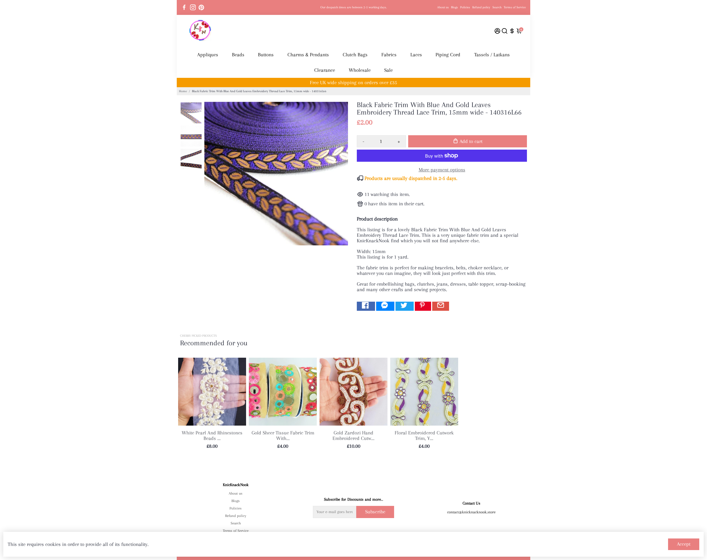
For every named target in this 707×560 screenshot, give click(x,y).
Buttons (266, 54)
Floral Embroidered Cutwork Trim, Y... (424, 435)
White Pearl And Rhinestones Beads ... (212, 435)
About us (443, 7)
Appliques (207, 54)
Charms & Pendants (308, 54)
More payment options (442, 169)
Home (183, 91)
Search (497, 7)
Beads (238, 54)
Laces (416, 54)
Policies (465, 7)
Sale (388, 70)
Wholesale (360, 70)
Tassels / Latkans (492, 54)
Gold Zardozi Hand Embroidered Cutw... (353, 435)
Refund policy (481, 7)
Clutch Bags (355, 54)
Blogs (454, 7)
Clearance (324, 70)
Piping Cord (448, 54)
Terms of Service (515, 7)
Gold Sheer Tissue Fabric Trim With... (283, 435)
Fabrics (389, 54)
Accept (683, 544)
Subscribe (375, 511)
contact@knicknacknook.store (471, 512)
